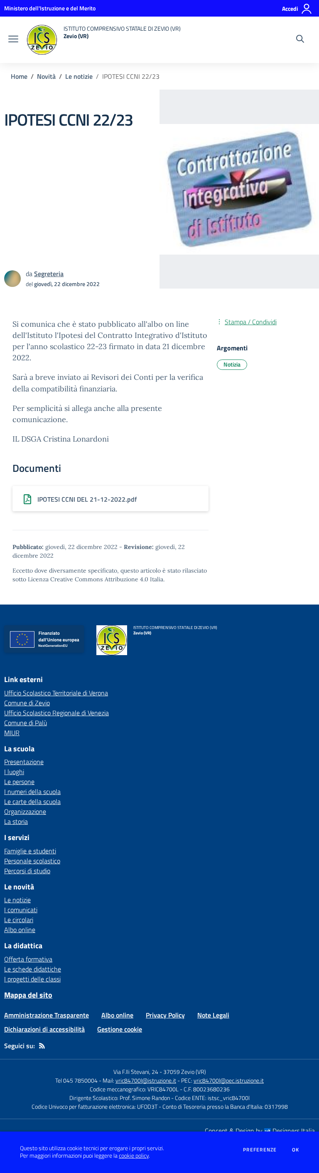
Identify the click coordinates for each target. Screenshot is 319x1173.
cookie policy (134, 1155)
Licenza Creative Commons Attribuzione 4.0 (88, 579)
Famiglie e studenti (30, 851)
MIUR (12, 733)
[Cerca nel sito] (300, 39)
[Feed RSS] (42, 1045)
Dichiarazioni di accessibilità (44, 1029)
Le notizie (79, 76)
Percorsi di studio (27, 871)
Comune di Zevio (27, 703)
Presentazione (24, 762)
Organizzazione (25, 811)
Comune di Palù (25, 723)
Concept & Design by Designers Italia (260, 1131)
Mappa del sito (28, 995)
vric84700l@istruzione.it (145, 1080)
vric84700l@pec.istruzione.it (229, 1080)
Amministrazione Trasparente (46, 1015)
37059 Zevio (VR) (184, 1071)
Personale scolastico (32, 861)
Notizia (231, 364)
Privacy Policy (165, 1015)
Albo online (19, 930)
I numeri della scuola (32, 792)
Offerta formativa (28, 959)
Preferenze (260, 1149)
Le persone (19, 782)
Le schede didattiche (32, 969)
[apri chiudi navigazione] (13, 40)
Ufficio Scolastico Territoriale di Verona (56, 693)
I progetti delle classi (32, 979)
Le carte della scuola (32, 801)
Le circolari (18, 920)
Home (19, 76)
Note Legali (213, 1015)
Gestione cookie (119, 1029)
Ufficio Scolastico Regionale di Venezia (56, 713)
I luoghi (14, 772)
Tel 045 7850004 (76, 1080)
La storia (16, 821)
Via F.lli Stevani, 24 (135, 1071)
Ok (295, 1149)
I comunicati (20, 910)
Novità (46, 76)
